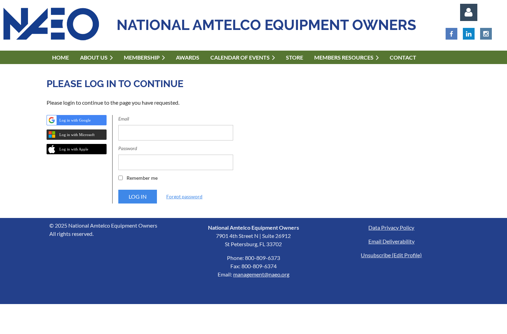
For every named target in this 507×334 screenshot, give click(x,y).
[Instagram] (486, 34)
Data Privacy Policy (391, 227)
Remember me (142, 178)
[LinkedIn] (469, 34)
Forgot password (184, 196)
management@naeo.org (261, 274)
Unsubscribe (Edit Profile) (391, 255)
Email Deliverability (391, 241)
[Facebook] (451, 34)
